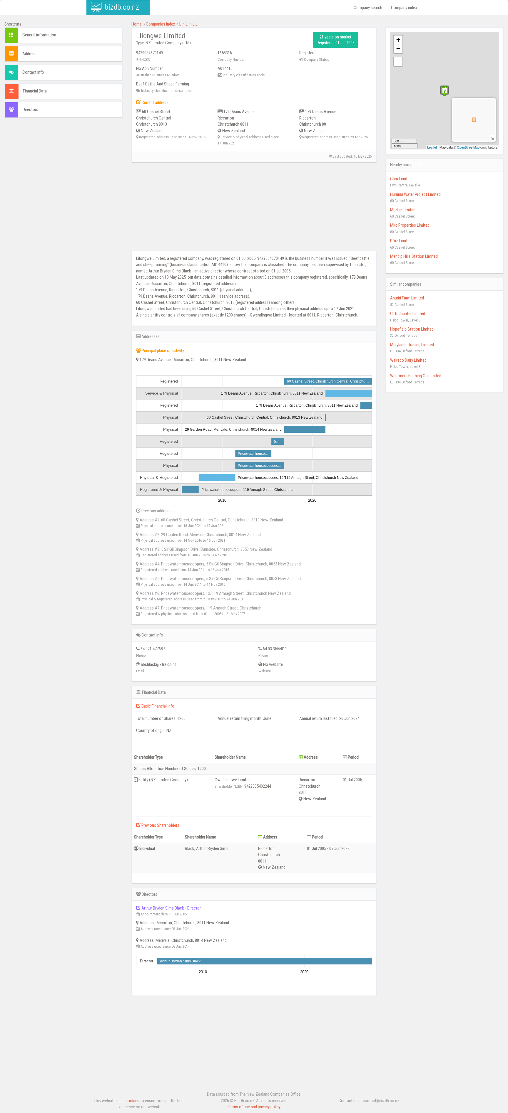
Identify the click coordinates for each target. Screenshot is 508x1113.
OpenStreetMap (468, 147)
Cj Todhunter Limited (407, 313)
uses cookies (127, 1100)
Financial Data (35, 91)
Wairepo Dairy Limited (408, 360)
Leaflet (432, 147)
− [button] (398, 48)
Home (136, 24)
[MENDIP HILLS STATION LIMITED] (444, 90)
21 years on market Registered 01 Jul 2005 (336, 40)
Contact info (33, 72)
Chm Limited (401, 178)
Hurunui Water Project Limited (415, 194)
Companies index (160, 24)
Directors (30, 109)
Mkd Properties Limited (410, 225)
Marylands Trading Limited (412, 344)
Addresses (31, 53)
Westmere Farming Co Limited (415, 375)
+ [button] (398, 39)
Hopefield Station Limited (412, 329)
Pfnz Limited (401, 240)
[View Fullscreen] (398, 61)
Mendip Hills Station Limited (414, 256)
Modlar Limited (402, 210)
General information (39, 35)
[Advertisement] (63, 165)
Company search (368, 7)
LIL (195, 24)
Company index (404, 7)
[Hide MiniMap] (492, 138)
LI (187, 24)
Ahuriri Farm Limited (407, 298)
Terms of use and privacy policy (254, 1106)
